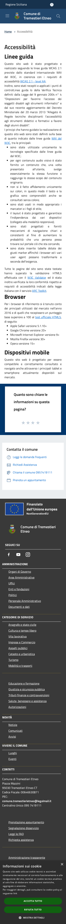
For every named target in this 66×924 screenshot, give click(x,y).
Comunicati (15, 730)
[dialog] (33, 892)
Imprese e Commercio (21, 642)
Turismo (13, 660)
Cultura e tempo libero (22, 630)
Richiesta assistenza (21, 840)
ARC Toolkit (39, 291)
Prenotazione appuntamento (26, 822)
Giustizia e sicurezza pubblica (26, 689)
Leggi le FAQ (16, 834)
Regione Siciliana (16, 4)
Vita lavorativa (17, 636)
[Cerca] (58, 16)
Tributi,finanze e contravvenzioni (28, 695)
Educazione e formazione (23, 683)
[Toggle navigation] (7, 16)
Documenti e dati (19, 607)
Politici (12, 595)
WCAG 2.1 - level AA (33, 81)
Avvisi (12, 736)
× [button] (61, 864)
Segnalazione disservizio (23, 828)
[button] (32, 917)
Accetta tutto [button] (33, 901)
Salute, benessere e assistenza (27, 701)
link (15, 893)
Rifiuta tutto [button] (33, 909)
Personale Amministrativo (24, 601)
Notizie (12, 725)
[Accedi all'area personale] (51, 4)
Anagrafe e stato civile (22, 624)
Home (8, 31)
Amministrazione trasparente (26, 857)
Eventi (12, 759)
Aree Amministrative (21, 577)
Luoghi (12, 753)
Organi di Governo (19, 571)
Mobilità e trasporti (20, 665)
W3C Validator (36, 277)
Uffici (11, 583)
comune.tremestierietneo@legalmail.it (26, 801)
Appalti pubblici (17, 648)
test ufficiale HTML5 (48, 317)
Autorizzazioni (17, 707)
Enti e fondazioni (18, 589)
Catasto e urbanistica (21, 654)
